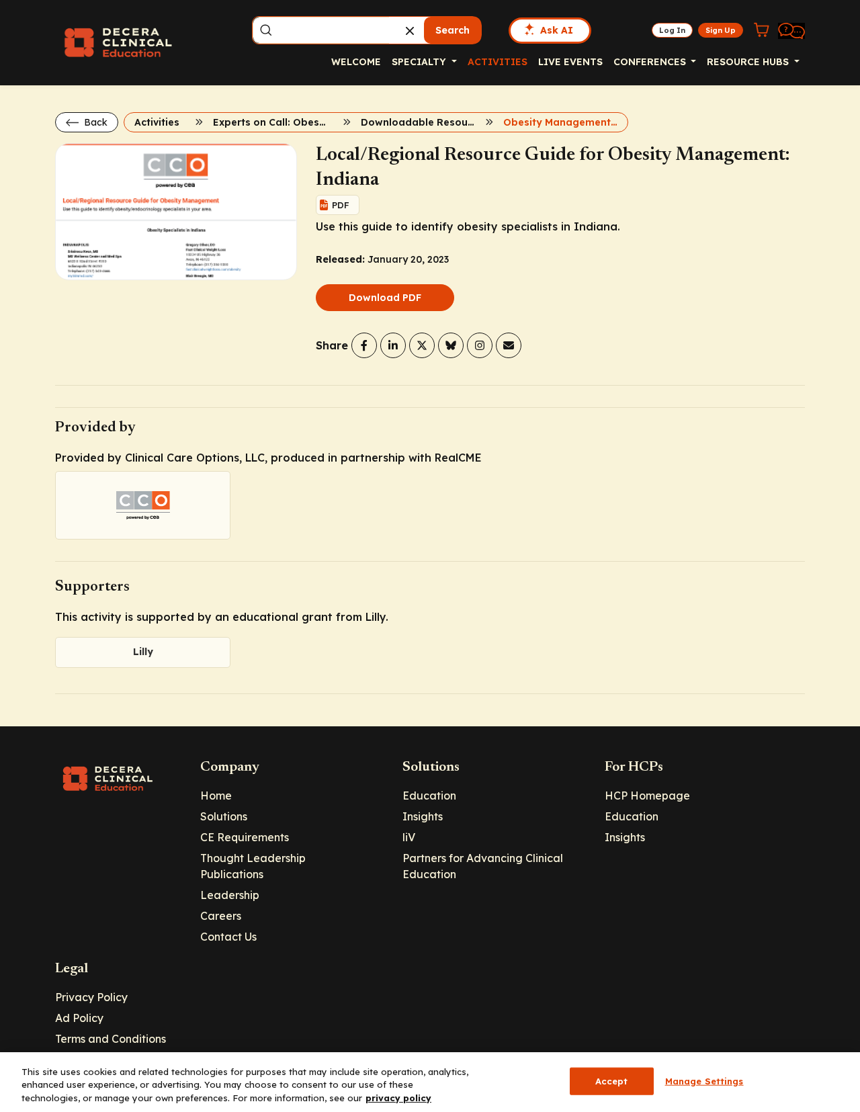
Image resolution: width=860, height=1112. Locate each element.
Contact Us (228, 936)
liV (408, 837)
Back (94, 122)
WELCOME (356, 62)
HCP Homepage (647, 795)
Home (216, 795)
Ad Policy (79, 1018)
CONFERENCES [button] (651, 62)
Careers (220, 916)
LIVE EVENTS (570, 62)
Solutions (223, 816)
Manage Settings (704, 1080)
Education (429, 795)
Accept (611, 1080)
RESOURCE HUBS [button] (749, 62)
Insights (422, 816)
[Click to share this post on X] (422, 345)
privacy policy (398, 1098)
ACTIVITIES (497, 62)
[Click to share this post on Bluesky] (451, 345)
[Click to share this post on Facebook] (364, 345)
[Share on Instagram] (479, 345)
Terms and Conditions (110, 1038)
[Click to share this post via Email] (508, 345)
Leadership (229, 895)
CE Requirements (244, 837)
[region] (430, 1082)
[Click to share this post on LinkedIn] (393, 345)
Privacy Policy (91, 997)
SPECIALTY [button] (420, 62)
